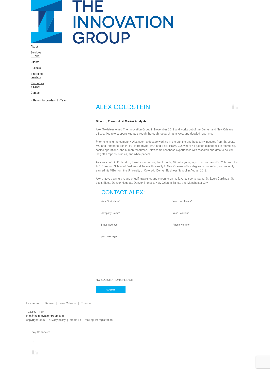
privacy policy (57, 320)
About (34, 46)
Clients (35, 62)
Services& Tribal (36, 54)
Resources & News (37, 85)
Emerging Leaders (37, 75)
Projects (36, 68)
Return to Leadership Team (50, 100)
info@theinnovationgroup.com (45, 316)
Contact (35, 93)
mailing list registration (99, 320)
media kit (75, 320)
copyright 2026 (35, 320)
